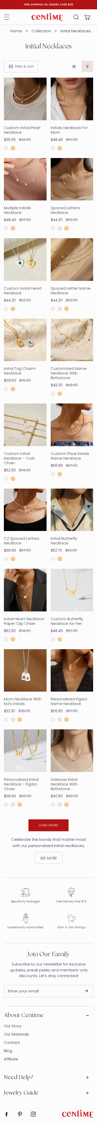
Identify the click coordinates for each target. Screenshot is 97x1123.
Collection (41, 31)
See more (48, 858)
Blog (8, 1050)
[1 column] (74, 66)
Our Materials (16, 1034)
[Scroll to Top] (88, 1095)
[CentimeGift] (47, 17)
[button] (87, 17)
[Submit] (86, 991)
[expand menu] (6, 17)
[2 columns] (87, 66)
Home (16, 31)
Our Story (12, 1026)
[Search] (76, 17)
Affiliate (11, 1059)
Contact (12, 1042)
